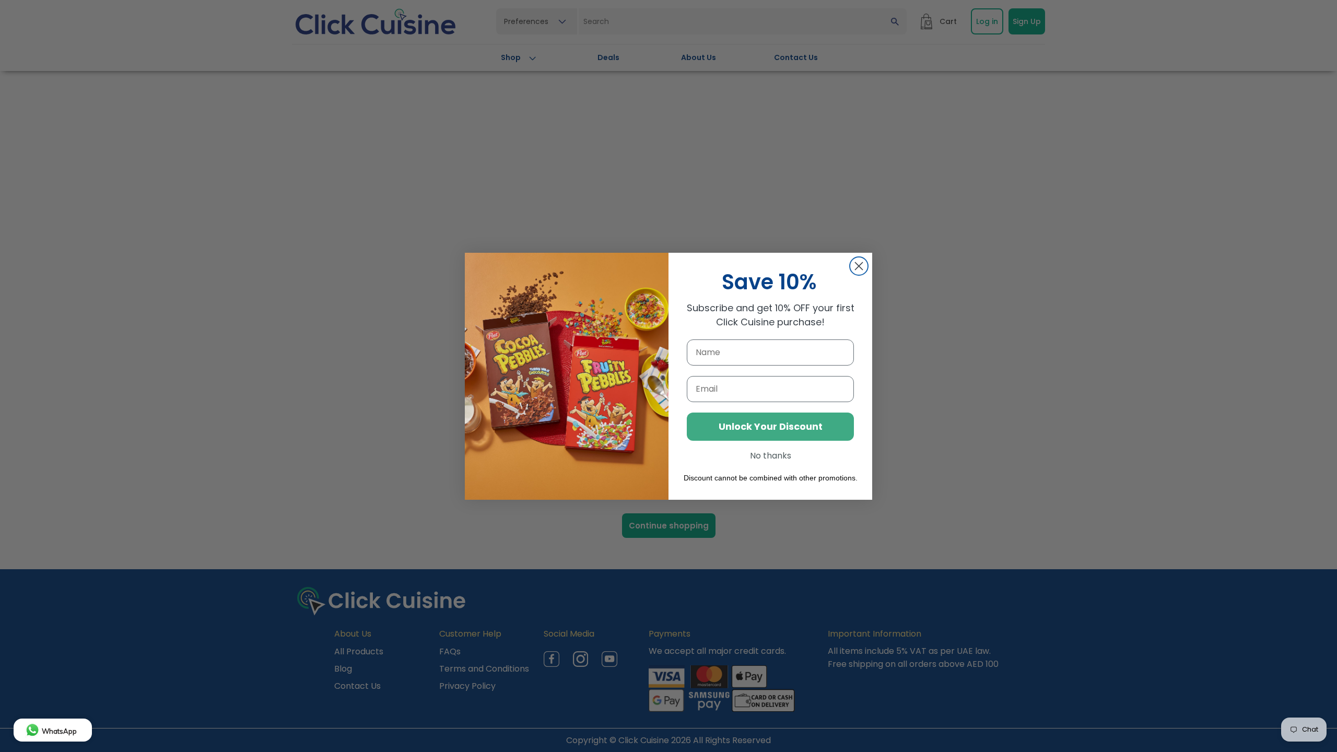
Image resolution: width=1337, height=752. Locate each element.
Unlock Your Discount (771, 426)
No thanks (770, 456)
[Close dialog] (859, 266)
